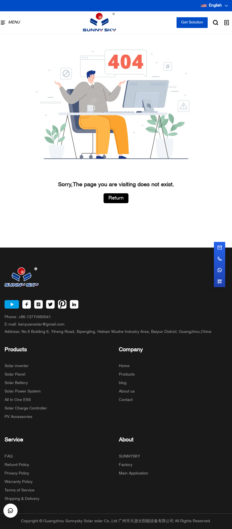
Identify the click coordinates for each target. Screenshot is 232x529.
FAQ (9, 456)
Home (124, 366)
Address (108, 332)
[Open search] (215, 22)
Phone (28, 317)
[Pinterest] (62, 304)
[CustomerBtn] (10, 511)
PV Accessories (18, 417)
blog (122, 383)
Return (116, 198)
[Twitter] (50, 304)
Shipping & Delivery (22, 499)
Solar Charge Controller (26, 408)
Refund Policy (17, 465)
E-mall (35, 324)
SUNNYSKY (129, 456)
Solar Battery (16, 383)
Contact (126, 400)
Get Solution (192, 22)
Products (127, 374)
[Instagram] (38, 304)
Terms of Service (20, 490)
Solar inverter (17, 366)
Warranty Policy (19, 482)
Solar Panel (15, 374)
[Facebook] (26, 304)
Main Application (133, 473)
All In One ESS (18, 400)
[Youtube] (12, 304)
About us (127, 391)
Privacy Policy (17, 473)
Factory (125, 465)
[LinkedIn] (74, 304)
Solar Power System (23, 391)
